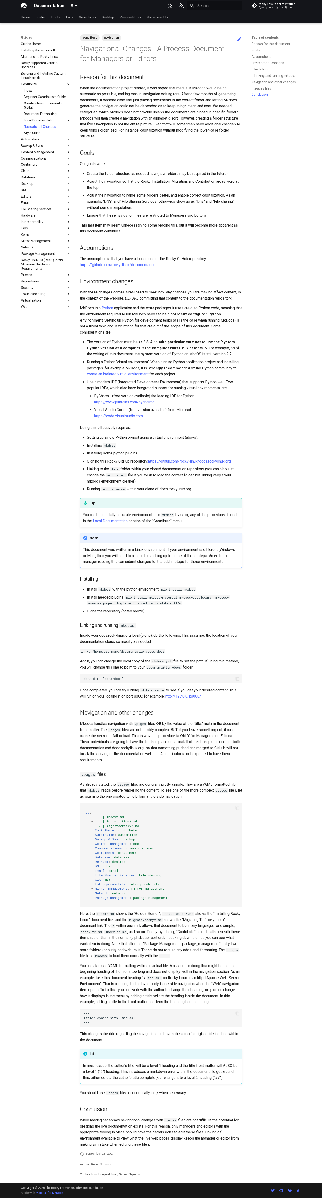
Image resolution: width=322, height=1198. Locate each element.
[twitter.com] (273, 1190)
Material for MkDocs (49, 1192)
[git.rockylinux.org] (289, 1190)
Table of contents (265, 37)
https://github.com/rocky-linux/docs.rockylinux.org (189, 461)
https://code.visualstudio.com (118, 416)
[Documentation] (24, 5)
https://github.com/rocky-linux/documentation (117, 265)
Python (107, 308)
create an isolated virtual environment (118, 374)
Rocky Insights (157, 17)
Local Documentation (110, 521)
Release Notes (130, 17)
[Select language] (181, 5)
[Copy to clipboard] (237, 679)
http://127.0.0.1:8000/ (183, 696)
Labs (69, 17)
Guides (41, 17)
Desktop (108, 17)
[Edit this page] (239, 39)
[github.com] (281, 1190)
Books (56, 17)
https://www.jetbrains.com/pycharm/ (124, 402)
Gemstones (87, 17)
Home (25, 17)
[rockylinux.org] (298, 1190)
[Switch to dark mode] (170, 5)
